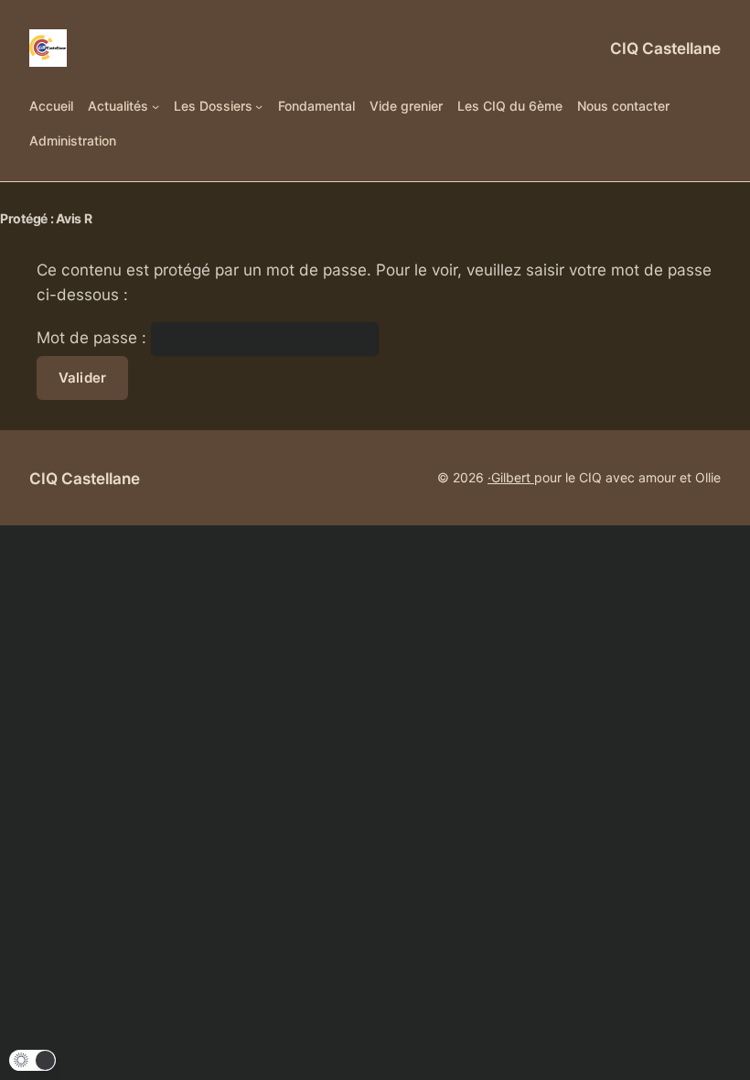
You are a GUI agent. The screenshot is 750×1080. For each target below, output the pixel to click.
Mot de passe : (94, 337)
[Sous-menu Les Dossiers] (258, 106)
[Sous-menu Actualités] (155, 106)
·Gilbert (511, 477)
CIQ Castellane (665, 48)
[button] (32, 1060)
